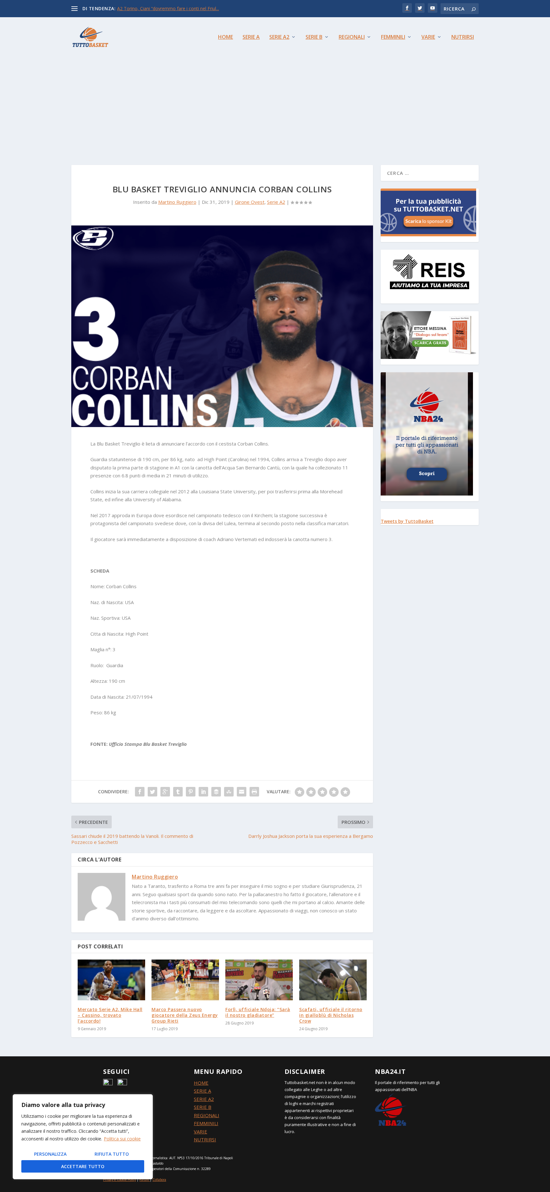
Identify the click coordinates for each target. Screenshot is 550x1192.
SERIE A (202, 1091)
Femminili (393, 37)
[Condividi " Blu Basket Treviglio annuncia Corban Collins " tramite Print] (254, 791)
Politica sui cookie (122, 1139)
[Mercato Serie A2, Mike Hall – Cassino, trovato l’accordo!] (111, 980)
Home (225, 37)
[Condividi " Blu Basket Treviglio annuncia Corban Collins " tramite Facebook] (139, 791)
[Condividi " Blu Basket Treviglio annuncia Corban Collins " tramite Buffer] (216, 791)
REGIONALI (206, 1115)
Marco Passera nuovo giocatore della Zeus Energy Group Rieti (185, 1015)
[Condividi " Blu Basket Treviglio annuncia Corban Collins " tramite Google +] (165, 791)
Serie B (314, 37)
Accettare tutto (82, 1166)
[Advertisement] (275, 104)
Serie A (251, 37)
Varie (428, 37)
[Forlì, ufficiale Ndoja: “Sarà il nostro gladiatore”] (259, 980)
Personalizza (50, 1154)
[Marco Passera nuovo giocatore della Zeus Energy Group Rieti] (185, 980)
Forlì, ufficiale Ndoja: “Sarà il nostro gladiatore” (257, 1012)
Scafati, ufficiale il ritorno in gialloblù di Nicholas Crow (331, 1015)
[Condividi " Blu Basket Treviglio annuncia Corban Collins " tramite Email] (241, 791)
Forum (144, 1179)
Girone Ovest (249, 202)
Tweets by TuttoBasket (407, 521)
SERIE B (202, 1107)
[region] (83, 1136)
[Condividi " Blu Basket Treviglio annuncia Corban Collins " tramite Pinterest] (190, 791)
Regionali (352, 37)
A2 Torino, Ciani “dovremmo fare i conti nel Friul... (168, 8)
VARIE (200, 1131)
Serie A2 (279, 37)
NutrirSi (462, 37)
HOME (201, 1083)
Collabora (159, 1179)
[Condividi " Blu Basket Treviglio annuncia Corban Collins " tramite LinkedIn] (203, 791)
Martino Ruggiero (177, 202)
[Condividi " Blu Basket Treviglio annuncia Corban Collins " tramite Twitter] (152, 791)
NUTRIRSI (205, 1139)
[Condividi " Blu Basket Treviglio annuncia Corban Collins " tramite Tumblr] (178, 791)
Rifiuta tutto (112, 1154)
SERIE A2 (204, 1099)
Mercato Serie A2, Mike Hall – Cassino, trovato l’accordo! (110, 1015)
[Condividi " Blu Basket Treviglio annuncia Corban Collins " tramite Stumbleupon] (228, 791)
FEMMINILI (206, 1123)
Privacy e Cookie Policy (119, 1179)
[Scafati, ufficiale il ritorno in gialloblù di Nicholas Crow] (333, 980)
